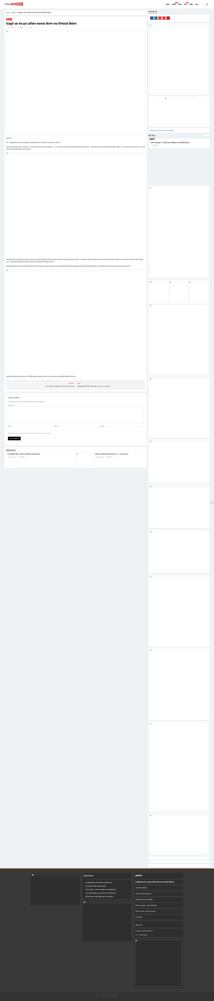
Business (9, 19)
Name (10, 426)
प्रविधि (191, 4)
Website (102, 426)
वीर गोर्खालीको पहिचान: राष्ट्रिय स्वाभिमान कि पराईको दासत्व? (23, 454)
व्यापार (196, 4)
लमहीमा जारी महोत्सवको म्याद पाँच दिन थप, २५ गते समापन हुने (111, 454)
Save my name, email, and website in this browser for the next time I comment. (30, 433)
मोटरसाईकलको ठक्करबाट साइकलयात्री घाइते (95, 886)
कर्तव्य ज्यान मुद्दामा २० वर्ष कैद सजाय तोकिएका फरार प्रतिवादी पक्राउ (169, 143)
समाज (186, 3)
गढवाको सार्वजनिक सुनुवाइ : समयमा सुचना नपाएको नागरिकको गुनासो (100, 893)
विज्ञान (179, 4)
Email (56, 426)
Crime (152, 138)
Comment (11, 405)
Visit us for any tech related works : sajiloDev (162, 130)
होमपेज (167, 4)
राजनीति (174, 3)
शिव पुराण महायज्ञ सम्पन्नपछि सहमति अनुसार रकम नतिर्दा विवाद (99, 896)
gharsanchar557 (11, 27)
